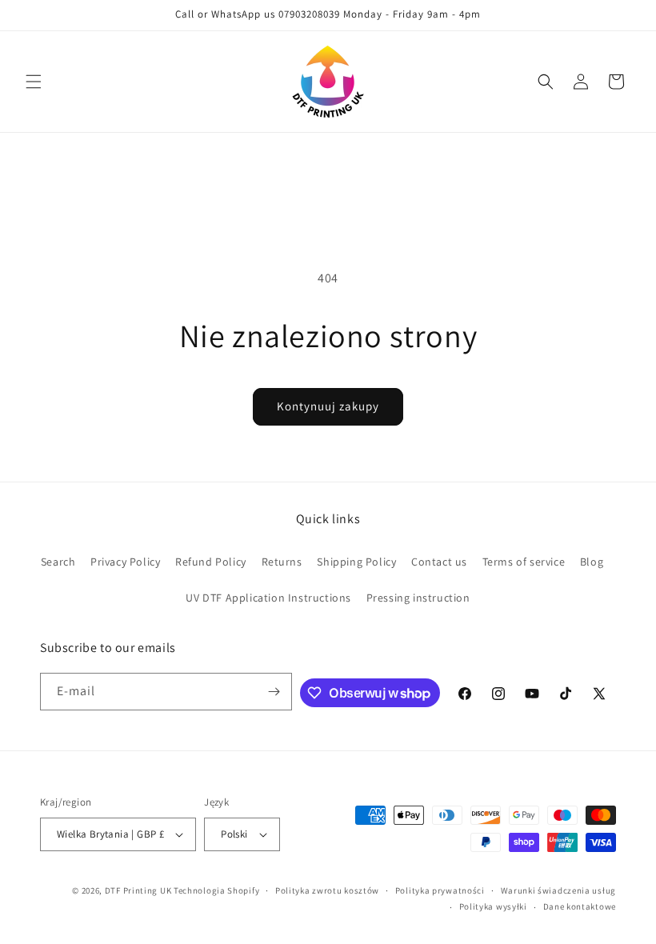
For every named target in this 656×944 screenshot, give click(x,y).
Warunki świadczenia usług (559, 890)
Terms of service (524, 561)
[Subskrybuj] (273, 691)
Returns (282, 561)
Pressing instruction (418, 597)
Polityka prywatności (440, 890)
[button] (33, 81)
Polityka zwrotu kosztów (327, 890)
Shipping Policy (356, 561)
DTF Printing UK (138, 890)
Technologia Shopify (216, 890)
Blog (591, 561)
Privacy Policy (125, 561)
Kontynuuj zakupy (328, 406)
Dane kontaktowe (580, 906)
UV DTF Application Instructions (268, 597)
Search (58, 561)
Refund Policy (210, 561)
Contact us (439, 561)
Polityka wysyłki (493, 906)
